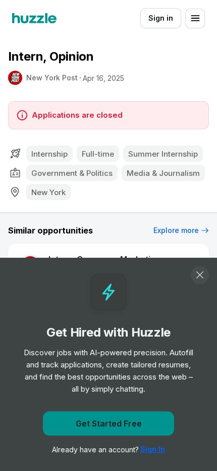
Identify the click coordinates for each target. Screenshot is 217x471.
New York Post (52, 77)
